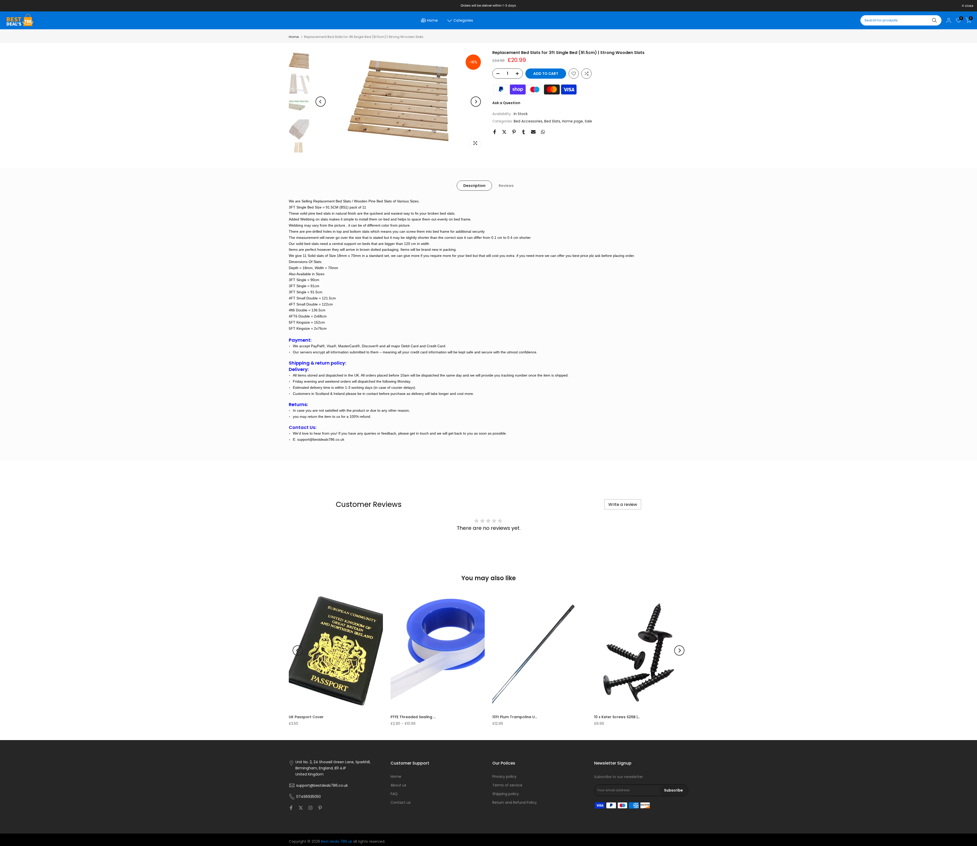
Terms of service (507, 785)
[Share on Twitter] (504, 132)
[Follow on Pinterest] (320, 808)
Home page (572, 121)
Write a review (622, 504)
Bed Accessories (528, 121)
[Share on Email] (533, 132)
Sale (588, 121)
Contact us (401, 802)
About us (398, 785)
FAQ (394, 793)
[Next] (476, 101)
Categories (463, 20)
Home (432, 20)
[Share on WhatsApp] (543, 132)
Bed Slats (552, 121)
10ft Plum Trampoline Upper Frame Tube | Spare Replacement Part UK (515, 716)
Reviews (506, 185)
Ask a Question (506, 102)
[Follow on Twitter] (300, 808)
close (10, 5)
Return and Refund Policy (514, 802)
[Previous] (320, 101)
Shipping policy (505, 793)
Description (474, 185)
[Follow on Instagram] (310, 808)
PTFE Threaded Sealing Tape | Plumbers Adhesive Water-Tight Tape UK (413, 716)
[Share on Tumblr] (523, 132)
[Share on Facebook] (494, 132)
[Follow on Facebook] (291, 808)
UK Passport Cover (306, 716)
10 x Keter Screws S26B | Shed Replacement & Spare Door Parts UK (617, 716)
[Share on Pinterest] (514, 132)
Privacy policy (504, 776)
